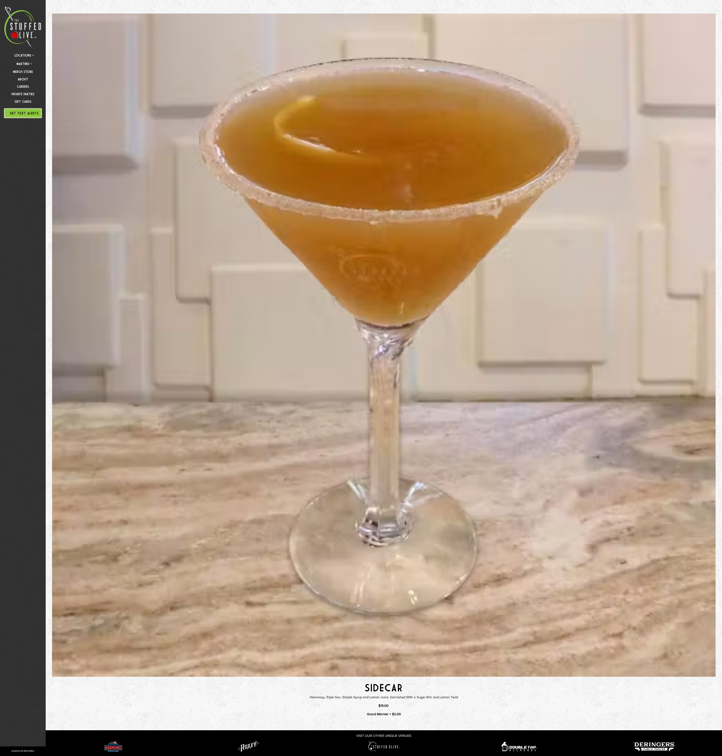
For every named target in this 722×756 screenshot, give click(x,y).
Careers (23, 86)
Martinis (23, 64)
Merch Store (24, 71)
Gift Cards (22, 101)
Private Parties (22, 94)
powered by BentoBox (28, 751)
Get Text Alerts (24, 113)
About (23, 79)
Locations (22, 55)
